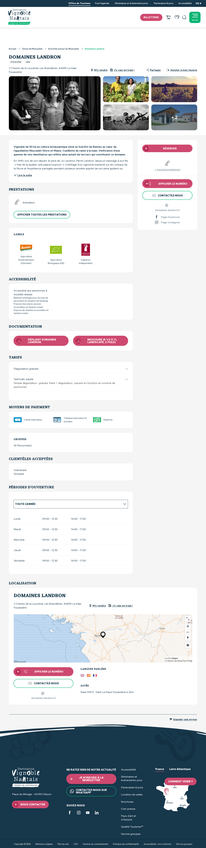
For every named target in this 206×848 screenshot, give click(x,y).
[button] (184, 17)
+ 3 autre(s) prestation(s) (167, 169)
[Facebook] (69, 813)
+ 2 (174, 117)
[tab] (68, 504)
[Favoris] (176, 17)
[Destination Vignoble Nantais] (19, 17)
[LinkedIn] (97, 813)
